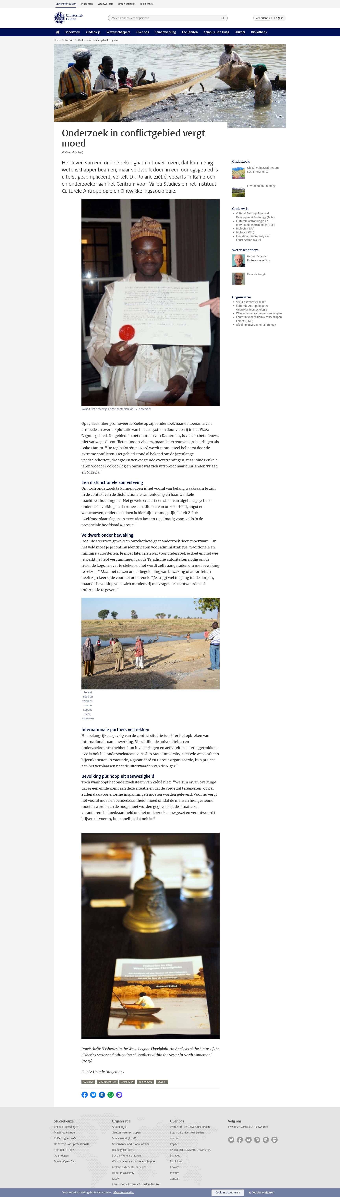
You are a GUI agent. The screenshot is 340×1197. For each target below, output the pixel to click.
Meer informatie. (124, 1192)
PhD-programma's (65, 1138)
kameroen (127, 1081)
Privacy (174, 1173)
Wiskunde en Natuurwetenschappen (259, 313)
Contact (174, 1179)
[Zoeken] (223, 18)
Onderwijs (93, 32)
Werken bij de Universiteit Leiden (190, 1127)
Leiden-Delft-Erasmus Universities (190, 1150)
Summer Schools (64, 1150)
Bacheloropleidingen (66, 1127)
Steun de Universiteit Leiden (187, 1132)
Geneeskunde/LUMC (124, 1138)
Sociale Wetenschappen (251, 302)
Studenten (87, 4)
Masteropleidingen (65, 1132)
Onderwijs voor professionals (71, 1144)
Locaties (175, 1155)
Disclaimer (176, 1161)
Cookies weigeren (263, 1192)
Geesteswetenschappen (126, 1132)
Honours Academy (123, 1173)
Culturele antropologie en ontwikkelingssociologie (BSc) (255, 223)
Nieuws (69, 40)
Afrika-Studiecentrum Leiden (129, 1167)
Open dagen (61, 1155)
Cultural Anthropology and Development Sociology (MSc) (255, 215)
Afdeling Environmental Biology (256, 325)
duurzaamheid (107, 1081)
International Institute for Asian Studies (135, 1184)
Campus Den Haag (216, 32)
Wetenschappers (118, 32)
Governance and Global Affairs (130, 1144)
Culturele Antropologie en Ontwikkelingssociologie (252, 307)
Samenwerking (165, 32)
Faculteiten (190, 32)
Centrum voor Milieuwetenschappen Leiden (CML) (259, 319)
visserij (162, 1081)
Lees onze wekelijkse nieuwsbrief (248, 1127)
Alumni (240, 32)
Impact (174, 1144)
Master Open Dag (64, 1161)
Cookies (174, 1167)
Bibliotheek (146, 4)
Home (57, 40)
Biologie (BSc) (245, 228)
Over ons (142, 32)
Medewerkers (105, 4)
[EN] (278, 18)
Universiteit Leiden (65, 4)
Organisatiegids (127, 4)
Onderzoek (72, 32)
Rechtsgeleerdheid (123, 1150)
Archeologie (119, 1127)
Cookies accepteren (227, 1192)
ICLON (116, 1179)
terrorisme (145, 1081)
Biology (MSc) (245, 232)
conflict (88, 1081)
